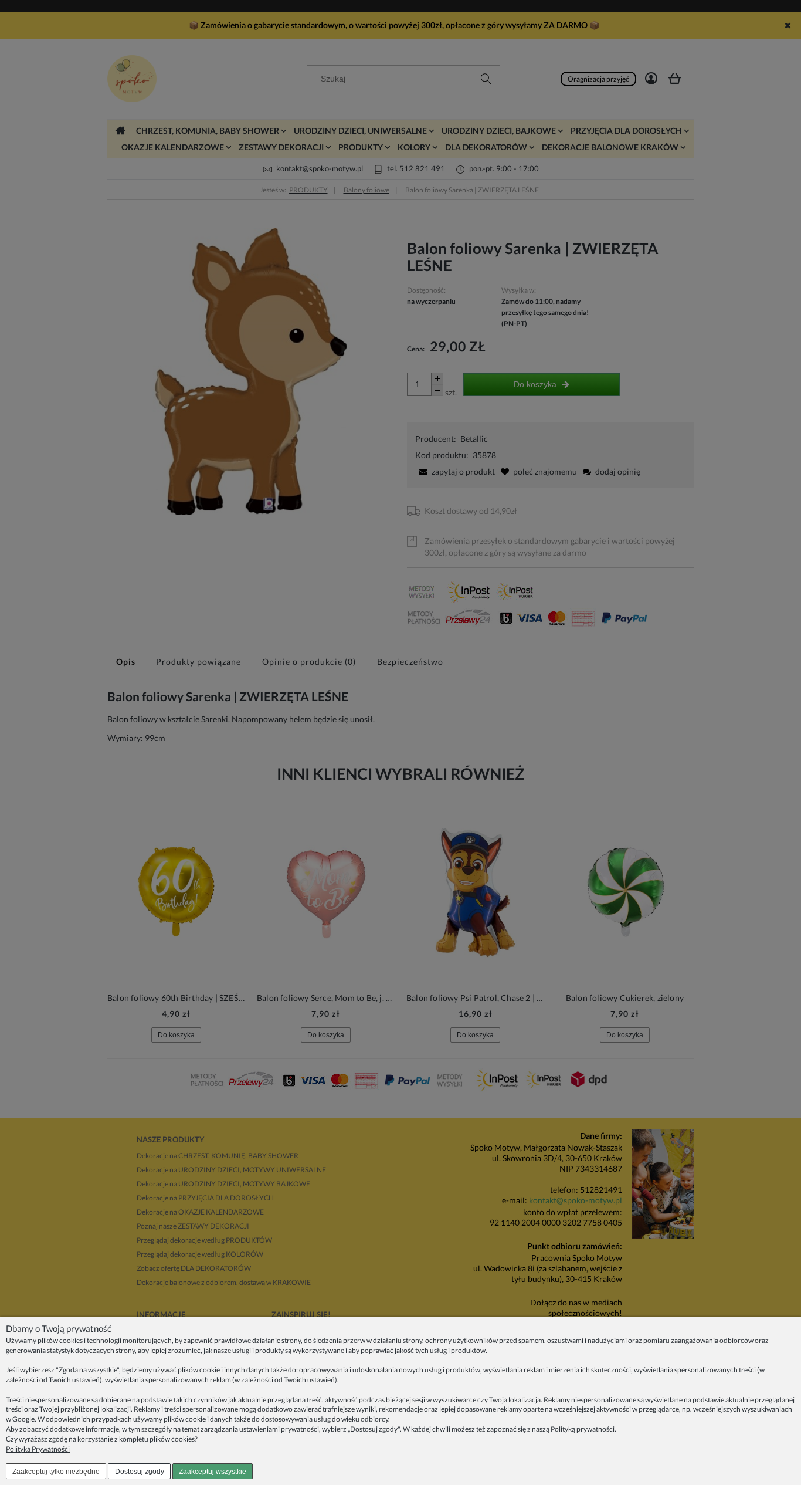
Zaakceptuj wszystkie (212, 1471)
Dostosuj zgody (139, 1471)
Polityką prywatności (583, 1429)
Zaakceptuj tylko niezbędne (56, 1471)
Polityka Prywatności (38, 1449)
